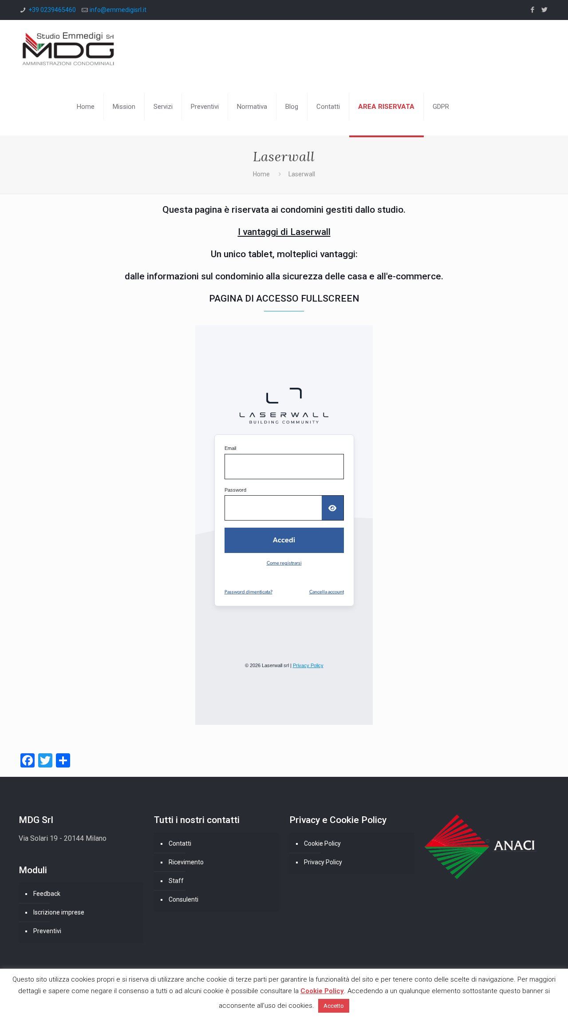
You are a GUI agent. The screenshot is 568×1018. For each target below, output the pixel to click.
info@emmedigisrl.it (118, 9)
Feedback (46, 893)
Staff (176, 880)
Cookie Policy (322, 843)
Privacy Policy (323, 862)
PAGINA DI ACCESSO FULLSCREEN (284, 298)
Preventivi (47, 930)
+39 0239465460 (52, 9)
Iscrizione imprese (58, 912)
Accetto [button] (333, 1005)
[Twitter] (544, 10)
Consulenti (183, 899)
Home (261, 174)
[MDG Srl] (68, 49)
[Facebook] (532, 10)
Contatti (180, 843)
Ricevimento (186, 862)
